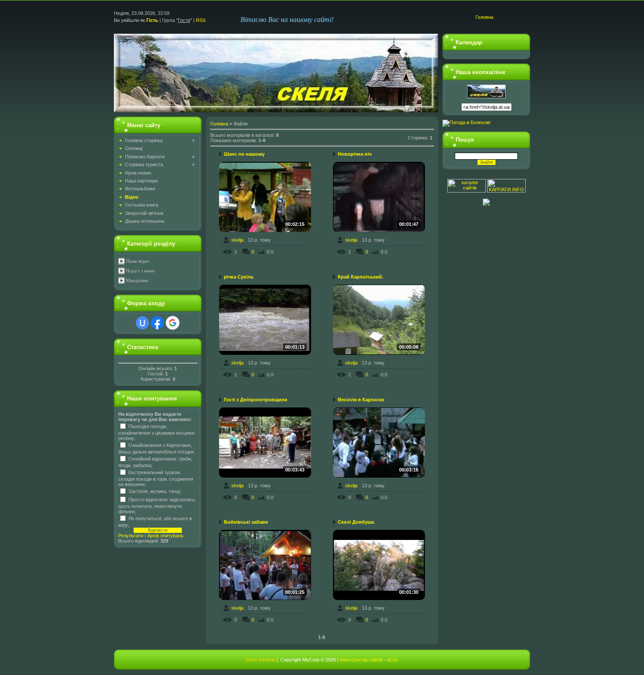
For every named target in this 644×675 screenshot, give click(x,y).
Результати (130, 535)
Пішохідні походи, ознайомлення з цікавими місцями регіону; (156, 432)
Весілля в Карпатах (361, 399)
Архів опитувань (165, 535)
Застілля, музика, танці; (154, 490)
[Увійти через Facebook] (157, 322)
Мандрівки (137, 280)
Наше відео (137, 261)
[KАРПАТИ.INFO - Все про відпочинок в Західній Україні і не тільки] (506, 190)
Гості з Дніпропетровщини (255, 399)
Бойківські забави (246, 522)
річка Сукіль (239, 276)
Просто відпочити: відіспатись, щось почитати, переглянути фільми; (157, 505)
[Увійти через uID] (142, 322)
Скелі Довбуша (356, 522)
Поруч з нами (140, 270)
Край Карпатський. (360, 276)
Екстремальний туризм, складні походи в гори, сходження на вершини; (155, 478)
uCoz (392, 659)
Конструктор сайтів (361, 659)
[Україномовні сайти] (467, 190)
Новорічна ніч (355, 154)
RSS (200, 20)
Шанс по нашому (244, 154)
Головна (484, 17)
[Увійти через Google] (173, 323)
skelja (237, 240)
